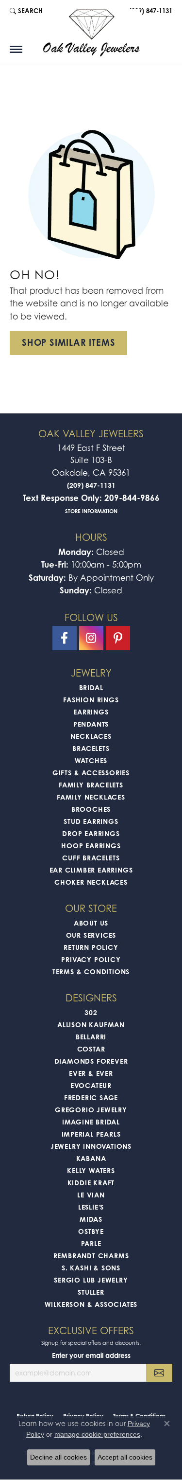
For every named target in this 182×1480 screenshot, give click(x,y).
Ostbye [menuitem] (91, 1231)
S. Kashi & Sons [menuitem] (91, 1268)
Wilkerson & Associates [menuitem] (91, 1304)
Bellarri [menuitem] (91, 1037)
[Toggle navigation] (16, 49)
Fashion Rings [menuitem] (90, 699)
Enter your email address (91, 1355)
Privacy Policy (90, 959)
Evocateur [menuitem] (91, 1085)
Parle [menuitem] (91, 1243)
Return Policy (91, 947)
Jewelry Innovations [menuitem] (91, 1146)
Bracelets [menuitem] (90, 748)
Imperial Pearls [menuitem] (91, 1134)
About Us (91, 923)
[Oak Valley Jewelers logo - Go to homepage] (91, 32)
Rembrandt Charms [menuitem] (91, 1255)
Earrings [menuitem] (90, 712)
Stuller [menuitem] (91, 1292)
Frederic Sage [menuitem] (91, 1097)
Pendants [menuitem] (91, 724)
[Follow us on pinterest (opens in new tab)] (118, 638)
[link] (149, 10)
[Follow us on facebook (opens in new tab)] (64, 638)
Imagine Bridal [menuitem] (91, 1122)
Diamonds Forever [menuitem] (91, 1061)
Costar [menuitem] (91, 1049)
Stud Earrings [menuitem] (91, 821)
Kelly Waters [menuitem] (91, 1170)
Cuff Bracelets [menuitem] (90, 858)
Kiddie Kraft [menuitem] (91, 1182)
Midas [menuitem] (91, 1219)
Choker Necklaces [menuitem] (91, 882)
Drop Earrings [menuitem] (90, 833)
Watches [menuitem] (91, 760)
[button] (26, 10)
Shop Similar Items (68, 342)
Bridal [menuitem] (91, 687)
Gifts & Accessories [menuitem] (91, 772)
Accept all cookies (125, 1457)
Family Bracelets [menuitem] (91, 785)
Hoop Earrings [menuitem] (90, 845)
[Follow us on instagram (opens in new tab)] (91, 638)
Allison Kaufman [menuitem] (91, 1024)
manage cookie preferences (97, 1434)
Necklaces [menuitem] (90, 736)
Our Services (91, 935)
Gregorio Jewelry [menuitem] (91, 1110)
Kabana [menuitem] (91, 1158)
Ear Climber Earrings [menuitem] (91, 870)
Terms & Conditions (91, 971)
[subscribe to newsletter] (159, 1373)
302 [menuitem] (90, 1012)
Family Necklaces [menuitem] (91, 797)
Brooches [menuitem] (91, 809)
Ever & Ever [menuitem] (91, 1073)
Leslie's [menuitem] (91, 1207)
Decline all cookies (58, 1457)
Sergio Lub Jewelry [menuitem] (91, 1280)
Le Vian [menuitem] (91, 1195)
